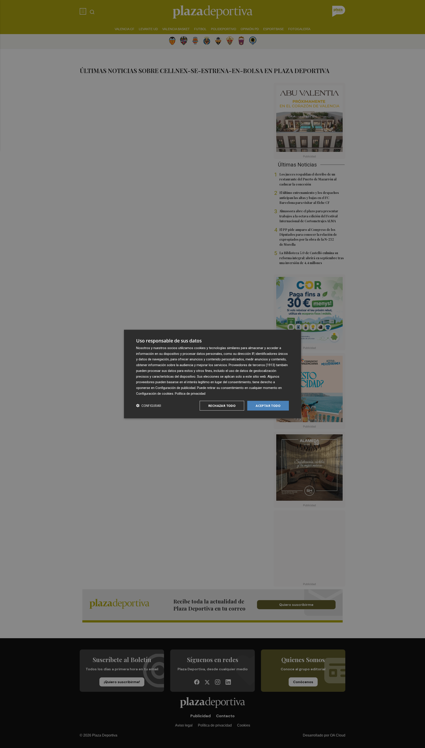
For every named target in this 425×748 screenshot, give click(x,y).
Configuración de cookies (154, 393)
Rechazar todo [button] (222, 405)
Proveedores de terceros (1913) (252, 365)
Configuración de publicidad (175, 388)
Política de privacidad (190, 393)
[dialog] (212, 374)
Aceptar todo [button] (268, 405)
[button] (148, 405)
